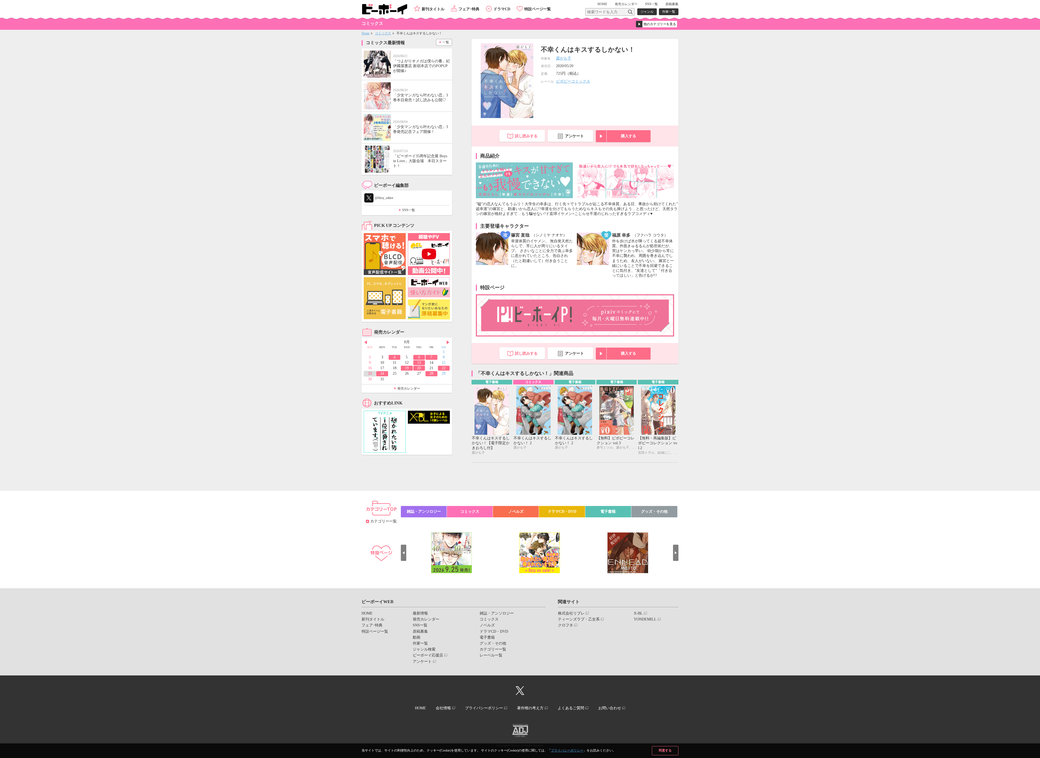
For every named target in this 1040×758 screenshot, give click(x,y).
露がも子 (563, 58)
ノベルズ (516, 511)
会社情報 (443, 708)
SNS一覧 (651, 4)
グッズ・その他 (654, 511)
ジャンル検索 (424, 649)
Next (448, 342)
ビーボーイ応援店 (428, 655)
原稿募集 (671, 4)
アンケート (574, 136)
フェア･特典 (469, 9)
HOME (602, 4)
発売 (626, 4)
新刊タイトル (433, 9)
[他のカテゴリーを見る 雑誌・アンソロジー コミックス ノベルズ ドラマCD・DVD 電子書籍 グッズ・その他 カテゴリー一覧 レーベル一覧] (656, 24)
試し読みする (526, 136)
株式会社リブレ (571, 613)
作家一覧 (668, 12)
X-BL (638, 613)
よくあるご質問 (571, 708)
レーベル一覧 (491, 655)
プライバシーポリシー (567, 750)
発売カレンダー (408, 388)
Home (365, 33)
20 (419, 368)
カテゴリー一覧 (383, 521)
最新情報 (420, 613)
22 (444, 368)
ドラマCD (501, 9)
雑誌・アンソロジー (424, 511)
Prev (366, 342)
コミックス (383, 33)
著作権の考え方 (530, 708)
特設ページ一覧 (537, 9)
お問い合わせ (609, 708)
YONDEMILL (645, 619)
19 (407, 368)
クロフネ (565, 625)
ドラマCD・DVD (562, 511)
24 (382, 373)
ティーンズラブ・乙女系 (579, 619)
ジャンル (647, 12)
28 (431, 373)
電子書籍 (608, 511)
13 (419, 363)
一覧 (446, 42)
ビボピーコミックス (573, 81)
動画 (416, 637)
